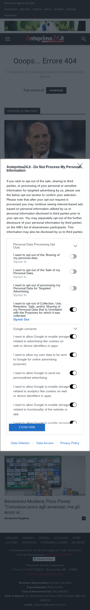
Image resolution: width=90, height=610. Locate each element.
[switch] (73, 256)
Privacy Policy (69, 443)
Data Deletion (20, 443)
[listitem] (45, 246)
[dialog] (45, 305)
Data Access (45, 443)
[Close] (81, 167)
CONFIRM (27, 427)
